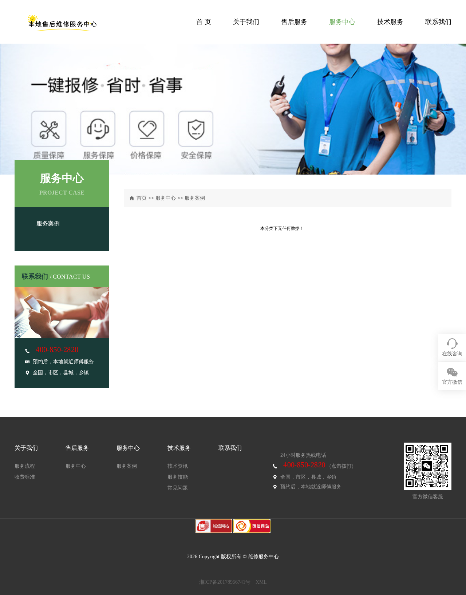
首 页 (203, 21)
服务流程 (25, 466)
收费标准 (25, 477)
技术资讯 (177, 466)
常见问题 (177, 488)
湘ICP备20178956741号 (224, 582)
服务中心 (342, 21)
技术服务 (390, 21)
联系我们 (438, 21)
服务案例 (48, 223)
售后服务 (294, 21)
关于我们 (246, 21)
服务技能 (177, 477)
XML (261, 582)
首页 (142, 198)
